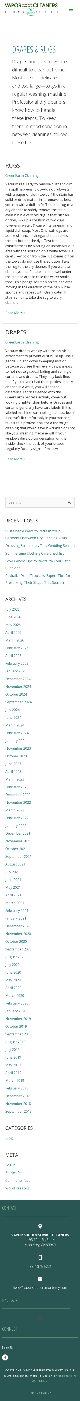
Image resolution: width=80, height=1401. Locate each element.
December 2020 (17, 926)
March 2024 (14, 725)
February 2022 (16, 817)
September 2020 (18, 949)
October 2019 (16, 1026)
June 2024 (13, 717)
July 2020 (12, 964)
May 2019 (13, 1065)
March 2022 (14, 810)
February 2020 (16, 1003)
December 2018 (17, 1096)
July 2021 (12, 872)
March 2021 (14, 902)
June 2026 (13, 617)
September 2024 (18, 702)
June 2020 (13, 972)
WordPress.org (17, 1188)
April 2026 (13, 632)
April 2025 (13, 655)
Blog (9, 1138)
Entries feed (15, 1172)
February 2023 (16, 787)
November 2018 (18, 1103)
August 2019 (15, 1041)
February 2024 (16, 733)
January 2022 (15, 825)
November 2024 (18, 686)
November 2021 (18, 841)
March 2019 (14, 1080)
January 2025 (15, 671)
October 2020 (16, 941)
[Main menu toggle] (71, 9)
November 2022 (18, 802)
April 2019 (13, 1072)
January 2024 (15, 740)
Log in (10, 1165)
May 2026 (13, 624)
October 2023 (16, 756)
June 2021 (13, 879)
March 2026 (14, 640)
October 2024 (16, 694)
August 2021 (15, 864)
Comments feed (18, 1180)
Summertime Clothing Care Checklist (34, 553)
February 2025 (16, 663)
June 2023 (13, 763)
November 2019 (18, 1018)
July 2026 (12, 609)
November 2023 (18, 748)
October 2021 (16, 848)
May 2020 (13, 980)
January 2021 (15, 918)
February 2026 (16, 648)
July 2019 (12, 1049)
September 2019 (18, 1034)
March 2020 (14, 995)
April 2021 (13, 895)
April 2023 (13, 771)
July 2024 (12, 709)
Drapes (15, 332)
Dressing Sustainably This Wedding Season (40, 545)
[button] (40, 1319)
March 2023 (14, 779)
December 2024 (17, 678)
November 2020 (18, 933)
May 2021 (13, 887)
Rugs (12, 165)
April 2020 (13, 987)
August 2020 (15, 957)
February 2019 (16, 1088)
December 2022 (17, 794)
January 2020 (15, 1011)
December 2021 (17, 833)
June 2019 (13, 1057)
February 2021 (16, 910)
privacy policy (40, 1393)
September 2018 (18, 1111)
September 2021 (18, 856)
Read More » (15, 312)
